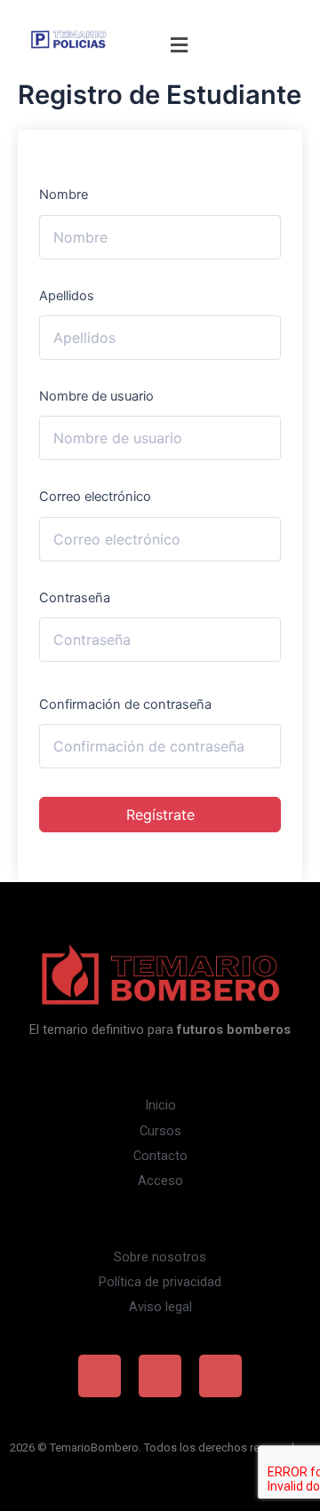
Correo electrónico (95, 497)
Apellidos (66, 296)
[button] (179, 44)
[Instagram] (160, 1376)
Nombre (63, 195)
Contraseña (74, 598)
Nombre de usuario (96, 396)
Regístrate (160, 814)
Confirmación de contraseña (125, 704)
